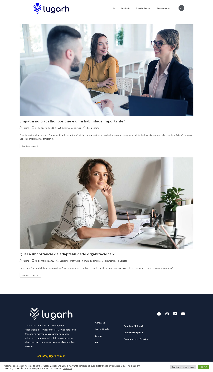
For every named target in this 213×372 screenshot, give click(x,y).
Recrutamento (163, 8)
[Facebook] (159, 313)
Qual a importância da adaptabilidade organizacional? (67, 254)
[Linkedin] (175, 313)
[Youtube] (183, 313)
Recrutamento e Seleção (115, 260)
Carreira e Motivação (70, 260)
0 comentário (93, 128)
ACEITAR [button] (203, 367)
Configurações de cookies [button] (183, 367)
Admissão (125, 8)
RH (114, 8)
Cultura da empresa (71, 128)
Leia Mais (67, 368)
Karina (26, 128)
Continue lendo (31, 145)
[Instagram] (167, 313)
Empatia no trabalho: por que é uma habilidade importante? (72, 121)
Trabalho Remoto (143, 8)
